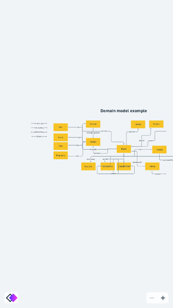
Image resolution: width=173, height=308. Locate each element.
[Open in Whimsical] (11, 297)
